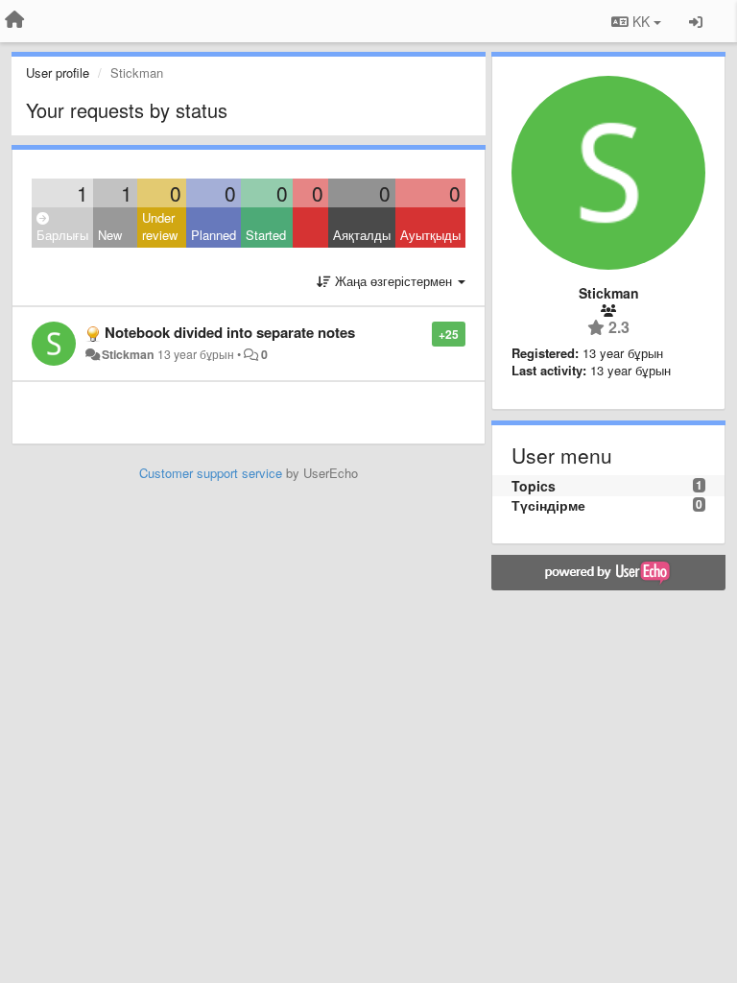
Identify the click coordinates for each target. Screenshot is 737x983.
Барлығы (62, 235)
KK (641, 21)
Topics (533, 485)
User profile (57, 72)
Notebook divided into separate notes (230, 332)
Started (266, 235)
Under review (160, 226)
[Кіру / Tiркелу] (695, 21)
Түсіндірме (548, 505)
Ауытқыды (430, 235)
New (110, 235)
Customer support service (210, 473)
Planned (213, 235)
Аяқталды (362, 235)
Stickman (128, 354)
